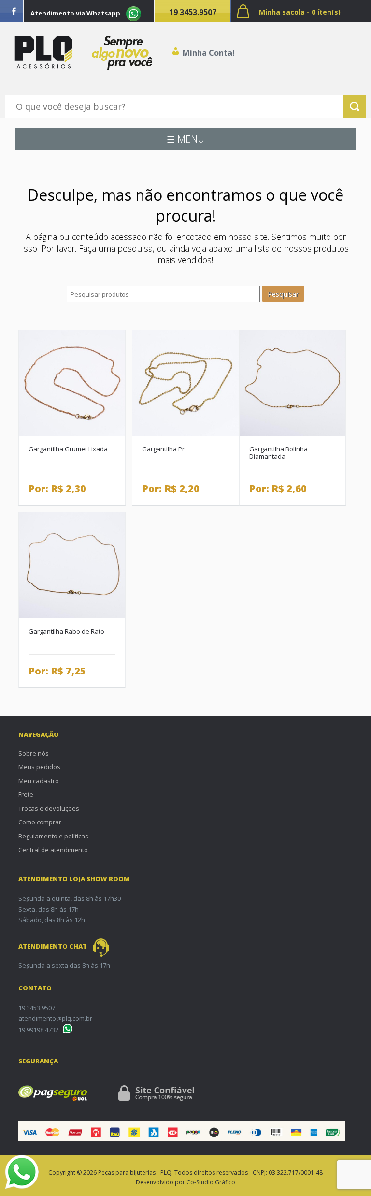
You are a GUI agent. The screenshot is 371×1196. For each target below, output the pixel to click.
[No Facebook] (14, 11)
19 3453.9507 (192, 12)
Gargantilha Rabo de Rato (66, 631)
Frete (25, 794)
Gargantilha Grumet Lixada (68, 449)
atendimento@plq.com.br (55, 1018)
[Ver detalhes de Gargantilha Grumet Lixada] (72, 382)
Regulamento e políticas (53, 836)
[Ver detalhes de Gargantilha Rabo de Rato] (72, 564)
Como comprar (39, 822)
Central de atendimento (53, 849)
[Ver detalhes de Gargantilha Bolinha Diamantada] (292, 382)
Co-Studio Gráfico (210, 1182)
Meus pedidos (39, 766)
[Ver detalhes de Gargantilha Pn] (185, 382)
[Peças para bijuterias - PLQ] (43, 52)
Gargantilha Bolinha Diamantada (278, 453)
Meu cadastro (38, 781)
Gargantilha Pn (164, 449)
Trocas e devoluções (48, 808)
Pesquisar (283, 294)
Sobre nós (33, 753)
